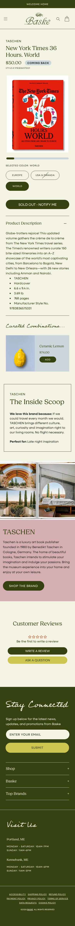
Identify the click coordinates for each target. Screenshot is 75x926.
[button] (58, 19)
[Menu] (5, 19)
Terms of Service (58, 898)
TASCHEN (17, 394)
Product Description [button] (24, 223)
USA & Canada (45, 175)
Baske (30, 909)
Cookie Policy (47, 902)
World (17, 186)
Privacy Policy (37, 898)
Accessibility (17, 894)
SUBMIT (37, 747)
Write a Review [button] (37, 651)
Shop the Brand (23, 586)
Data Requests (28, 902)
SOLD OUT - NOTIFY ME (37, 204)
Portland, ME (16, 839)
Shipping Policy (37, 894)
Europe (17, 175)
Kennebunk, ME (17, 860)
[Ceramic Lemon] (20, 353)
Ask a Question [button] (37, 660)
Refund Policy (57, 894)
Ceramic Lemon (51, 346)
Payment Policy (16, 898)
